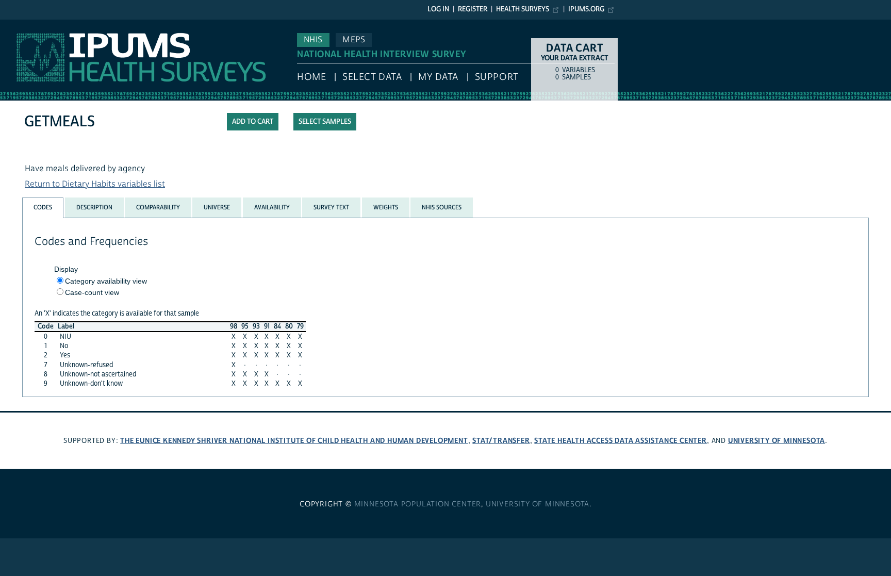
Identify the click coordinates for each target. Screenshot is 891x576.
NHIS (313, 40)
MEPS (353, 40)
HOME (311, 77)
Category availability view (106, 281)
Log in (438, 9)
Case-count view (92, 292)
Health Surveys (522, 9)
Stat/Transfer (501, 441)
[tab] (42, 208)
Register (472, 9)
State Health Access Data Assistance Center (620, 441)
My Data (438, 77)
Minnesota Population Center (418, 504)
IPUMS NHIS (22, 25)
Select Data (372, 77)
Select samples (325, 121)
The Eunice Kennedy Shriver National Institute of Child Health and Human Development (294, 441)
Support (497, 77)
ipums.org (586, 9)
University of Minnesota (776, 441)
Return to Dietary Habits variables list (95, 184)
